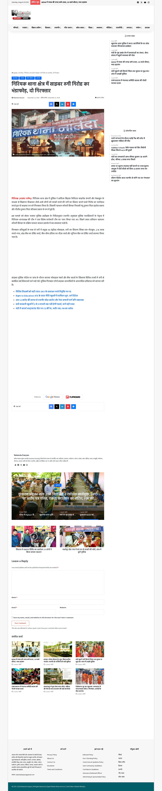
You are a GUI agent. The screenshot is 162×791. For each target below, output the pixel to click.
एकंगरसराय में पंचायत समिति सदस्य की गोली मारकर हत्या (25, 687)
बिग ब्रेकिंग (30, 78)
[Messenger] (73, 104)
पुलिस (58, 485)
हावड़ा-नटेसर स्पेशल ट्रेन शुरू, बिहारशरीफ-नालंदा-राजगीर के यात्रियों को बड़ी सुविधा (57, 660)
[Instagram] (26, 465)
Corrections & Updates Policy (93, 762)
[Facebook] (51, 104)
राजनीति (119, 27)
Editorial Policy (88, 755)
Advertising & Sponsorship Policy (94, 777)
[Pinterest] (68, 104)
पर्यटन (138, 27)
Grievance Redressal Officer (92, 773)
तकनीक (21, 73)
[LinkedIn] (62, 104)
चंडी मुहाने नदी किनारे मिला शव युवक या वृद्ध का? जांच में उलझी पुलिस (67, 2)
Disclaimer (50, 766)
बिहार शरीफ (36, 27)
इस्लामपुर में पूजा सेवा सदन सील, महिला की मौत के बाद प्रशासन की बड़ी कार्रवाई (57, 687)
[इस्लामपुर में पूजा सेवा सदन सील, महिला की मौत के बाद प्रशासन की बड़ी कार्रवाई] (58, 676)
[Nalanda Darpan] (21, 14)
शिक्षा (90, 27)
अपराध (129, 27)
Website (63, 607)
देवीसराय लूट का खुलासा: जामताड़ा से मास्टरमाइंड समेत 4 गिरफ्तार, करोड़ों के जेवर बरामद (88, 689)
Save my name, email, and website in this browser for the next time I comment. (44, 617)
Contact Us (51, 762)
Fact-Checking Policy (90, 758)
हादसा (147, 27)
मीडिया (109, 27)
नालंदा (24, 27)
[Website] (15, 465)
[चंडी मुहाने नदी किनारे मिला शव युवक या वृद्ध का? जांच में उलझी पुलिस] (90, 649)
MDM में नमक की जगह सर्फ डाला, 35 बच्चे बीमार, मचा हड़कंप (25, 660)
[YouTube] (24, 465)
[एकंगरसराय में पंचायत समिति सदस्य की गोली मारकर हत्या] (26, 676)
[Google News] (52, 397)
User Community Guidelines (92, 766)
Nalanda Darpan (18, 98)
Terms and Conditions (54, 769)
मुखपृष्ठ (15, 73)
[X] (56, 104)
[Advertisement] (105, 13)
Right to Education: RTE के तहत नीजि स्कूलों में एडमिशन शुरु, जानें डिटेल (47, 296)
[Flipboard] (73, 397)
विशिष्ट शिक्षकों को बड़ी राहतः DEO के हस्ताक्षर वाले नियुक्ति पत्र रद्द (43, 291)
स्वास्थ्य (99, 27)
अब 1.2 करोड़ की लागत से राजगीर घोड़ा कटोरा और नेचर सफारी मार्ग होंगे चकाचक (50, 300)
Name (14, 597)
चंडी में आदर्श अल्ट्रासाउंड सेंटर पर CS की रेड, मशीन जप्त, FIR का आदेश (44, 308)
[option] (58, 496)
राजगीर (57, 27)
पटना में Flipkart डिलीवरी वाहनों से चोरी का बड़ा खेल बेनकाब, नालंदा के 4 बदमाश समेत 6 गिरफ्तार (58, 496)
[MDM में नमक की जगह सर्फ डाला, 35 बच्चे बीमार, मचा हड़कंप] (26, 649)
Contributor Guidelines (91, 769)
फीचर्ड (15, 27)
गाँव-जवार (68, 27)
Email (14, 607)
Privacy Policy (52, 755)
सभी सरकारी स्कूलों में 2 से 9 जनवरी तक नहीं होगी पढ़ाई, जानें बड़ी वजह (45, 304)
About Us (50, 758)
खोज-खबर (80, 27)
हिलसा (47, 27)
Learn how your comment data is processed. (52, 628)
